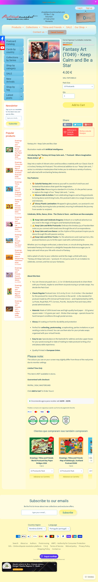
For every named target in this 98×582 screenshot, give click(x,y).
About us (24, 543)
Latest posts (15, 97)
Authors (33, 543)
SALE (69, 27)
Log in (80, 8)
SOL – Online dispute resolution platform (24, 546)
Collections (33, 28)
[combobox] (42, 471)
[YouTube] (2, 47)
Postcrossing (44, 543)
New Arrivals (10, 80)
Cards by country (15, 51)
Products (18, 28)
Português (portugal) (58, 528)
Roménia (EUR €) (36, 528)
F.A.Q (46, 546)
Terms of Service (56, 546)
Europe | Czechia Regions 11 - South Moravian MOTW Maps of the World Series (28, 566)
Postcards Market (48, 559)
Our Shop (81, 28)
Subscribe (13, 124)
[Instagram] (2, 42)
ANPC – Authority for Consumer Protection (68, 543)
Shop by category (11, 67)
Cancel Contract (57, 32)
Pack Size (66, 82)
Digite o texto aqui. (49, 2)
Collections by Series (15, 59)
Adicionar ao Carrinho (42, 477)
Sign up (89, 8)
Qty (64, 92)
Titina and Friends (53, 28)
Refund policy (71, 546)
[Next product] (91, 458)
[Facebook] (2, 38)
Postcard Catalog (11, 42)
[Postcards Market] (20, 17)
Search (15, 543)
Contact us (40, 32)
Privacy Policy (84, 546)
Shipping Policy (43, 549)
